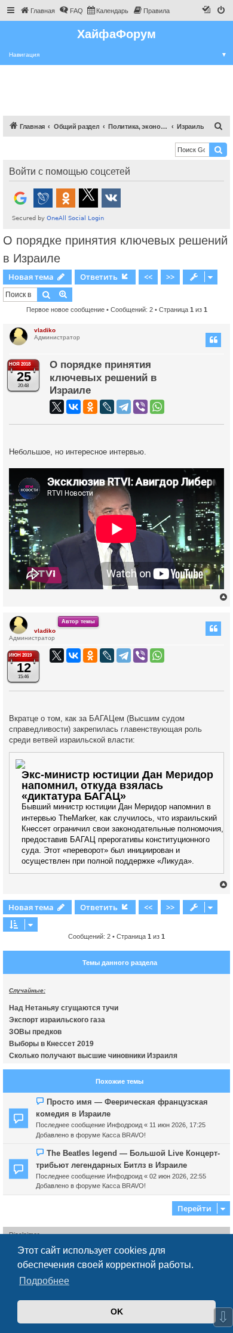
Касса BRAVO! (124, 1135)
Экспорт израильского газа (57, 1020)
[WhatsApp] (157, 407)
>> (170, 276)
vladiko (45, 330)
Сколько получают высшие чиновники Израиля (93, 1055)
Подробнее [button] (44, 1281)
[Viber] (140, 407)
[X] (57, 407)
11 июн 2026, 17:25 (177, 1124)
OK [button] (117, 1311)
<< (148, 276)
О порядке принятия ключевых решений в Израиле (115, 249)
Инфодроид (124, 1124)
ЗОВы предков (35, 1032)
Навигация (118, 54)
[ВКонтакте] (73, 407)
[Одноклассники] (90, 407)
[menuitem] (37, 11)
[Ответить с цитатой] (213, 340)
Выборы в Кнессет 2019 (51, 1044)
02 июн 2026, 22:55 (177, 1176)
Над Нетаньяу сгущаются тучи (63, 1008)
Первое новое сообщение (65, 309)
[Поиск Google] (218, 150)
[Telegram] (123, 407)
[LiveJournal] (107, 407)
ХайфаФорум (116, 34)
